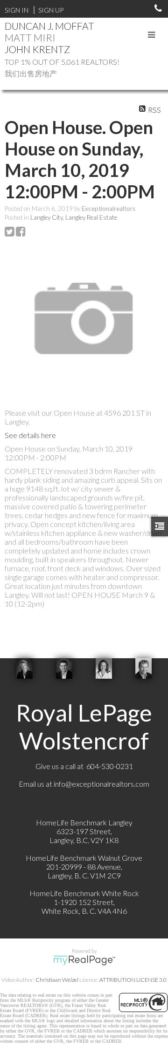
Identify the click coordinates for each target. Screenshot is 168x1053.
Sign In (16, 10)
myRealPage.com (84, 960)
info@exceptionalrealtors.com (101, 783)
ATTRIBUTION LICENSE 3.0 (133, 979)
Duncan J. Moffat (49, 26)
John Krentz (37, 49)
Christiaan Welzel (56, 979)
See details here (30, 435)
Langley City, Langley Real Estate (73, 217)
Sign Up (50, 10)
